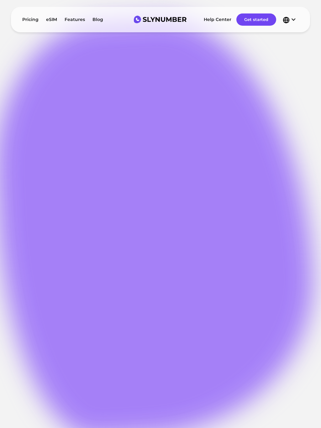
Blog (97, 19)
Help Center (217, 19)
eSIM (51, 19)
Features (75, 19)
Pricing (30, 19)
